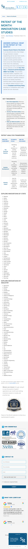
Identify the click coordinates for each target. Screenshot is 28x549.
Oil (4, 347)
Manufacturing (7, 338)
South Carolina (7, 261)
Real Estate (6, 357)
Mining (5, 343)
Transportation (7, 319)
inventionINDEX (12, 383)
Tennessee (6, 264)
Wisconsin (6, 276)
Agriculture (6, 285)
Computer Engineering (9, 360)
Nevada (5, 241)
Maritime (6, 340)
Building (5, 292)
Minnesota (6, 233)
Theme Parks (7, 367)
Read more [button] (6, 516)
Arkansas (6, 201)
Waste (5, 322)
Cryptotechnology (8, 299)
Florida (5, 209)
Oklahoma (6, 254)
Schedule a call (23, 1)
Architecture (7, 290)
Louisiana (6, 224)
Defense (6, 337)
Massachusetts (7, 229)
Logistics (6, 333)
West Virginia (7, 274)
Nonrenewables (7, 350)
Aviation (5, 307)
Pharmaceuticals (8, 352)
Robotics (6, 358)
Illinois (5, 216)
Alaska (5, 198)
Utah (5, 268)
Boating (5, 342)
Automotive (6, 302)
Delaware (6, 208)
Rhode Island (7, 259)
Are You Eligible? (11, 1)
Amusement (6, 368)
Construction (7, 294)
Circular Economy (8, 323)
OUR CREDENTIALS (10, 427)
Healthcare (6, 355)
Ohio (5, 253)
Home (3, 16)
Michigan (6, 231)
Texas (5, 266)
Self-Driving (6, 305)
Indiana (5, 218)
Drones (5, 317)
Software (6, 297)
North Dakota (7, 251)
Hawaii (5, 213)
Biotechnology (7, 312)
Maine (5, 226)
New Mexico (7, 246)
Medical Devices (8, 353)
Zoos (5, 373)
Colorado (6, 204)
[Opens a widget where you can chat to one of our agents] (17, 540)
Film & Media (7, 325)
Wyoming (6, 278)
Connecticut (6, 206)
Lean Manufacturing (8, 332)
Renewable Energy (8, 372)
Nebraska (6, 239)
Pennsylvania (7, 258)
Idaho (5, 214)
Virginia (5, 271)
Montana (6, 238)
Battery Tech (7, 304)
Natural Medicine (8, 345)
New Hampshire (7, 243)
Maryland (6, 228)
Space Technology (8, 310)
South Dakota (7, 263)
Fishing (5, 289)
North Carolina (7, 249)
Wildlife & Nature (8, 375)
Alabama (6, 196)
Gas (4, 348)
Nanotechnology (8, 315)
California (6, 203)
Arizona (5, 199)
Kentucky (6, 223)
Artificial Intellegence (9, 295)
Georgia (5, 211)
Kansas (5, 221)
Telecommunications (9, 327)
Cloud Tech (6, 300)
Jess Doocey (9, 36)
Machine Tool (7, 335)
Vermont (6, 269)
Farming (6, 287)
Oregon (5, 256)
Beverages (6, 330)
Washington (6, 273)
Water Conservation (8, 370)
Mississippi (6, 234)
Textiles (5, 362)
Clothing (6, 363)
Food (5, 328)
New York (6, 248)
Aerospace (6, 308)
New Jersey (6, 244)
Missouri (6, 236)
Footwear (6, 365)
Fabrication (6, 320)
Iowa (5, 219)
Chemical (6, 314)
